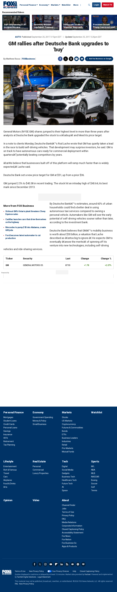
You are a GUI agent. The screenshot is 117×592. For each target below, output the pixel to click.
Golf (93, 487)
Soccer (94, 483)
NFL (92, 466)
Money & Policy (39, 421)
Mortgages (8, 417)
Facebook (60, 59)
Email (82, 59)
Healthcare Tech (69, 480)
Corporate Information (72, 526)
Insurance (7, 434)
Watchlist (66, 5)
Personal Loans (10, 427)
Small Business (39, 424)
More (75, 5)
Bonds (65, 431)
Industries (66, 441)
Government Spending (43, 417)
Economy (43, 5)
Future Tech (67, 483)
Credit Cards (9, 424)
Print (76, 59)
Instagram (45, 564)
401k (5, 438)
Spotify (78, 564)
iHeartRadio (83, 564)
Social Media (67, 470)
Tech (65, 461)
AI (63, 487)
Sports (95, 461)
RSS (67, 564)
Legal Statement (44, 577)
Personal (37, 466)
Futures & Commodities (72, 427)
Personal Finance (28, 5)
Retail (64, 445)
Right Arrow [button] (111, 22)
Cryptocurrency (69, 424)
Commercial (38, 470)
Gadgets (65, 473)
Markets (55, 5)
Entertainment (10, 466)
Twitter (65, 59)
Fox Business (10, 4)
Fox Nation (66, 539)
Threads (71, 59)
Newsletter (72, 564)
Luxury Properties (41, 473)
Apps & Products (69, 546)
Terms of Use (68, 512)
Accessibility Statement (72, 532)
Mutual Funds (68, 452)
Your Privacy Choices (60, 571)
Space (65, 490)
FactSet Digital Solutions (26, 577)
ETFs (64, 434)
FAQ (64, 519)
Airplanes (7, 480)
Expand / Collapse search (89, 5)
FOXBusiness (28, 59)
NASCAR (95, 477)
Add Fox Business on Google (100, 59)
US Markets (67, 421)
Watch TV (107, 5)
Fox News (66, 536)
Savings (7, 431)
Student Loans (10, 421)
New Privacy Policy (36, 571)
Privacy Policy (68, 515)
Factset (88, 574)
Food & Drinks (9, 483)
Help (74, 571)
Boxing (94, 480)
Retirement (8, 441)
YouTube (51, 564)
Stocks (65, 417)
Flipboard (56, 564)
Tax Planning (9, 445)
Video (36, 500)
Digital (64, 466)
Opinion (7, 500)
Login (96, 5)
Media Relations (69, 522)
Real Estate (39, 461)
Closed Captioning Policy (73, 529)
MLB (93, 473)
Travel (6, 473)
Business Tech (68, 477)
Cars (5, 477)
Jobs (64, 508)
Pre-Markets (67, 448)
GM (7, 265)
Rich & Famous (10, 470)
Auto (18, 37)
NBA (93, 470)
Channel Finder (68, 505)
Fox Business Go (69, 543)
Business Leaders (70, 438)
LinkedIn (61, 564)
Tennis (94, 490)
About (65, 500)
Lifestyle (8, 461)
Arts (5, 487)
